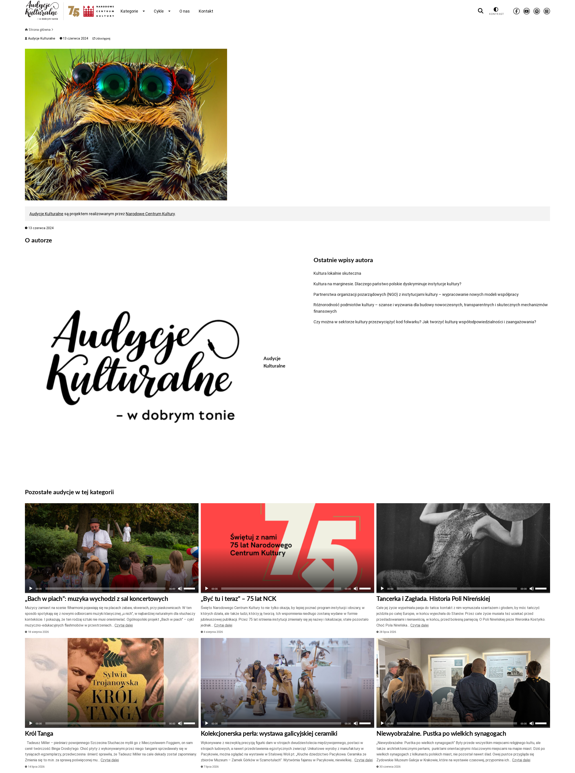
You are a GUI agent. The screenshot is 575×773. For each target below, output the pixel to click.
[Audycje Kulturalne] (141, 366)
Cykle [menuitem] (159, 11)
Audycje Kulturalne (41, 38)
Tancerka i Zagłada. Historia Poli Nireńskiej (433, 599)
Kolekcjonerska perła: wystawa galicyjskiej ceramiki (269, 734)
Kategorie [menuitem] (129, 11)
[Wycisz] (180, 588)
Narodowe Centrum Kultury (150, 213)
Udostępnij (102, 38)
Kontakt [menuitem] (206, 11)
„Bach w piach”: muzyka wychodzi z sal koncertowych (96, 599)
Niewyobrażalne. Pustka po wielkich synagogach (441, 734)
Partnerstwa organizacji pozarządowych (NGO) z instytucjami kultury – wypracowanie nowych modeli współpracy (416, 294)
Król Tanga (39, 734)
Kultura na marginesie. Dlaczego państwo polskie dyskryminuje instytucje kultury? (387, 283)
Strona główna (39, 30)
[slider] (190, 588)
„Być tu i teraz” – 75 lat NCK (238, 599)
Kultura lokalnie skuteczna (337, 273)
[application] (112, 588)
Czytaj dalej (124, 625)
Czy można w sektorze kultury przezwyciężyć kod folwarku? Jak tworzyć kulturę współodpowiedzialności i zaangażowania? (425, 321)
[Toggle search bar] (481, 11)
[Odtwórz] (31, 588)
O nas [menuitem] (184, 11)
